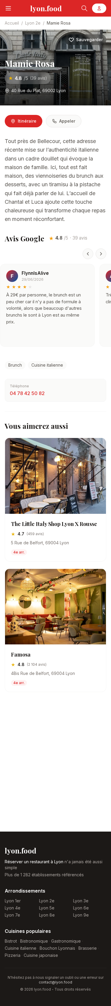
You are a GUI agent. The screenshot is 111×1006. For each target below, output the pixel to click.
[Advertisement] (55, 766)
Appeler (67, 120)
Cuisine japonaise (41, 955)
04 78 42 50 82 (27, 393)
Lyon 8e (47, 914)
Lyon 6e (81, 907)
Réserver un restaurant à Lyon (34, 861)
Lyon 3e (81, 900)
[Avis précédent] (88, 253)
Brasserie (87, 948)
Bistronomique (34, 941)
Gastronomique (66, 941)
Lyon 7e (12, 914)
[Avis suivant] (101, 253)
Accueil (12, 22)
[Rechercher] (84, 8)
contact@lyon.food (55, 982)
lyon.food (46, 8)
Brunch (15, 365)
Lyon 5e (46, 907)
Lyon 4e (12, 907)
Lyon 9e (81, 914)
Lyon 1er (13, 900)
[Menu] (8, 8)
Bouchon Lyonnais (57, 948)
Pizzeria (12, 955)
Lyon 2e (33, 22)
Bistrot (11, 941)
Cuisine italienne (47, 365)
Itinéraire (27, 120)
